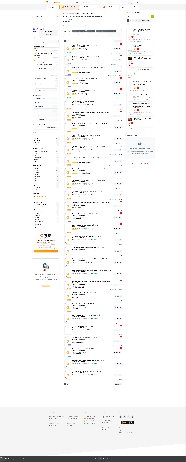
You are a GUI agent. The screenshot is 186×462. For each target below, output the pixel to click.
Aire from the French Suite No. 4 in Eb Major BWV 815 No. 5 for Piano (91, 204)
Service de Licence (71, 420)
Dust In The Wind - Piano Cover (141, 69)
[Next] (103, 458)
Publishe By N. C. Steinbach (135, 53)
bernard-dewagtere (112, 75)
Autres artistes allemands (52, 127)
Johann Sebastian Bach (137, 39)
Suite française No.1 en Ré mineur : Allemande (90, 259)
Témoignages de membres (55, 420)
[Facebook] (120, 416)
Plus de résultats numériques (141, 129)
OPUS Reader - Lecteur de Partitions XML (108, 417)
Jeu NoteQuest (105, 427)
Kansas (133, 76)
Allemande (89, 180)
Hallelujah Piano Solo (138, 45)
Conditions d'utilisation (54, 423)
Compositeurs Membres (72, 416)
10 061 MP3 (48, 33)
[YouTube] (124, 416)
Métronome (104, 429)
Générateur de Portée (107, 424)
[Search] (49, 38)
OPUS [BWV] (37, 102)
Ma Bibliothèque (39, 16)
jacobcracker (114, 131)
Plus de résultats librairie (140, 163)
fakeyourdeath (113, 300)
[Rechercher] (109, 2)
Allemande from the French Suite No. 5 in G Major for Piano (90, 114)
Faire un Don (70, 425)
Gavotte (85, 338)
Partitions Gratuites (90, 416)
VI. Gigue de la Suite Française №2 (88, 237)
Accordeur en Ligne (106, 420)
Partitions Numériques (91, 420)
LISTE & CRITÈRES (45, 106)
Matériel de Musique (91, 423)
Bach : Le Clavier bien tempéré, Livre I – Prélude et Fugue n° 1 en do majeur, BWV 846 (142, 59)
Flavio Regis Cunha (136, 41)
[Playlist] (184, 458)
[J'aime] (23, 458)
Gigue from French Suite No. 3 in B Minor (85, 304)
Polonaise (86, 90)
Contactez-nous (53, 418)
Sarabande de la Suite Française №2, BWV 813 (91, 270)
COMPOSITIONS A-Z (45, 111)
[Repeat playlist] (108, 458)
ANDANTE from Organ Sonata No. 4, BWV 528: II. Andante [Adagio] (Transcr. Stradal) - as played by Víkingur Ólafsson (142, 31)
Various (133, 90)
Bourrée (85, 349)
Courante (88, 192)
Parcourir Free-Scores (40, 20)
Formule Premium (71, 423)
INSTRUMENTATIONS (39, 119)
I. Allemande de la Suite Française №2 (88, 248)
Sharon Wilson (140, 90)
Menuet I (88, 68)
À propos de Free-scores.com (56, 416)
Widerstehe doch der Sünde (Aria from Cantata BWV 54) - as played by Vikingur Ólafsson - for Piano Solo (142, 105)
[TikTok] (132, 416)
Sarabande (89, 147)
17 (133, 20)
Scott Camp (140, 99)
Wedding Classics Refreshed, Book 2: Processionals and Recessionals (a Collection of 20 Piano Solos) (142, 83)
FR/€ (137, 2)
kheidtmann (114, 53)
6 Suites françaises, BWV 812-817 (107, 31)
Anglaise (88, 169)
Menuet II (88, 135)
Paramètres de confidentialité (56, 428)
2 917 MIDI (48, 34)
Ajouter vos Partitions (72, 418)
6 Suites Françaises (83, 327)
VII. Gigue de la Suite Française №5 (88, 360)
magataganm (113, 120)
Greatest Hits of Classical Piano (141, 94)
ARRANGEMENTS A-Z (45, 115)
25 (136, 20)
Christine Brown (140, 76)
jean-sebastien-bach (79, 31)
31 (67, 40)
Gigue (87, 158)
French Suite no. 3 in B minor (84, 102)
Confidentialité (52, 425)
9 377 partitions (48, 31)
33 (139, 20)
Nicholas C (144, 51)
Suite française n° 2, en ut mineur (86, 225)
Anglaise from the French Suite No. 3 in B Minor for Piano (91, 283)
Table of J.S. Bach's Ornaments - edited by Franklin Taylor (90, 124)
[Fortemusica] (120, 431)
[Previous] (95, 458)
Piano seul (91, 31)
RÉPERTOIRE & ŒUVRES (40, 98)
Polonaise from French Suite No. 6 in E (84, 293)
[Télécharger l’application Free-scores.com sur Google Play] (127, 422)
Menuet (85, 45)
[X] (128, 416)
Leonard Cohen (135, 51)
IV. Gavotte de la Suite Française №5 (88, 372)
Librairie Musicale (90, 418)
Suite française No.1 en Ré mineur (86, 315)
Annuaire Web (105, 422)
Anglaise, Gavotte (89, 214)
